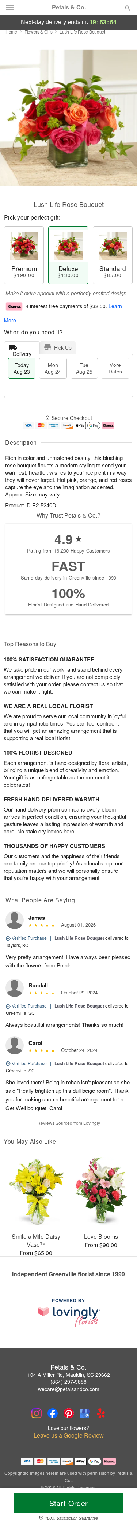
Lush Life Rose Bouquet (79, 938)
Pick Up (63, 347)
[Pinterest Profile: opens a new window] (69, 1413)
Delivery (22, 352)
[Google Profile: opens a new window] (85, 1413)
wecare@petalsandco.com (68, 1389)
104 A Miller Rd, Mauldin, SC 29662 (68, 1374)
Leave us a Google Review (69, 1435)
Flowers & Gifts (38, 31)
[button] (121, 1508)
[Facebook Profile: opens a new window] (52, 1413)
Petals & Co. (69, 7)
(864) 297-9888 (68, 1381)
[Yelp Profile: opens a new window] (101, 1413)
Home (11, 31)
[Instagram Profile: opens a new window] (36, 1413)
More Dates (115, 368)
